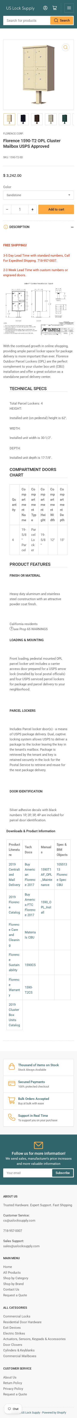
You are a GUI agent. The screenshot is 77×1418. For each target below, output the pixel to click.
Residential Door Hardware (22, 1322)
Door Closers (12, 1345)
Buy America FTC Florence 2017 (30, 905)
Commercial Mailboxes (19, 1356)
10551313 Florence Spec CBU (62, 874)
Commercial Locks (16, 1316)
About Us (9, 1377)
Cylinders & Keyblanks (19, 1350)
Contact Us (11, 1289)
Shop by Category (15, 1278)
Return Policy (12, 1383)
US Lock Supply (30, 1412)
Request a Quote (15, 1295)
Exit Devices (12, 1328)
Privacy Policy (13, 1389)
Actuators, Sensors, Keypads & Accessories (34, 1339)
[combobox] (38, 20)
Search (65, 20)
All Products (12, 1273)
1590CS (30, 965)
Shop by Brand (13, 1284)
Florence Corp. (13, 133)
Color (7, 187)
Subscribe (63, 1173)
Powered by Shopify (54, 1412)
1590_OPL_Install (46, 907)
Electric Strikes (14, 1333)
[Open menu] (69, 8)
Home (7, 1267)
